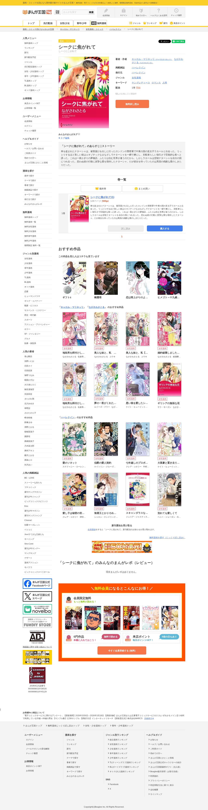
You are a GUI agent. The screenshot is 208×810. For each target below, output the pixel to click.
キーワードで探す (32, 194)
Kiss (26, 506)
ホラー (27, 329)
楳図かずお (29, 380)
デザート (28, 558)
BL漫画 (27, 282)
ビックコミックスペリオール (37, 572)
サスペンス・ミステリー (35, 310)
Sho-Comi (28, 544)
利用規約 (154, 776)
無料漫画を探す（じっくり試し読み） (167, 537)
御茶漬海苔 (29, 389)
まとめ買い (144, 188)
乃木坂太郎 (29, 446)
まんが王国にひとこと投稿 (36, 163)
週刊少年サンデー (32, 548)
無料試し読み (132, 104)
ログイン (28, 126)
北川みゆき (29, 403)
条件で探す (29, 176)
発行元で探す (30, 199)
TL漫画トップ (30, 81)
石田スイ (28, 366)
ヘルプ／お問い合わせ (34, 148)
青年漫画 (28, 268)
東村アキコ (29, 450)
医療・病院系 (30, 343)
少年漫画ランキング (118, 758)
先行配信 (47, 23)
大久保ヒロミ (30, 385)
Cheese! (28, 520)
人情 (164, 82)
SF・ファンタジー (32, 334)
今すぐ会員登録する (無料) (122, 650)
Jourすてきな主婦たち (34, 534)
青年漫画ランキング (118, 753)
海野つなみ (29, 375)
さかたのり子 (30, 413)
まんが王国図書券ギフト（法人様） (166, 767)
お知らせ (28, 144)
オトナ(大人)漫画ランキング (122, 771)
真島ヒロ (28, 460)
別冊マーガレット (32, 525)
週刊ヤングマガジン (33, 492)
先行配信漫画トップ (33, 67)
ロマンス (156, 82)
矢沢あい (28, 465)
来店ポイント (179, 23)
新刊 (165, 23)
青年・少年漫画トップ (34, 76)
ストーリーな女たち (33, 482)
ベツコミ (28, 530)
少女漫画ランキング (118, 749)
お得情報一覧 (30, 108)
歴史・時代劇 (30, 315)
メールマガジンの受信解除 (37, 749)
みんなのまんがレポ (33, 204)
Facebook (114, 784)
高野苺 (27, 436)
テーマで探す (30, 180)
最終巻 (102, 188)
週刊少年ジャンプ (32, 497)
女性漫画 (28, 258)
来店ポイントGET (32, 103)
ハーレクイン (138, 72)
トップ (31, 23)
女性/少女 (65, 23)
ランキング (151, 23)
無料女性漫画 (30, 226)
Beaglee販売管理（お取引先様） (164, 771)
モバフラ (28, 567)
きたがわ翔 (29, 399)
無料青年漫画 (30, 236)
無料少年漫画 (30, 241)
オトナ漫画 (29, 287)
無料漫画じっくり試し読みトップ (63, 725)
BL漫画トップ (30, 85)
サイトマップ (156, 794)
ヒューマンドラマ (32, 296)
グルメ (27, 338)
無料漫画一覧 (30, 222)
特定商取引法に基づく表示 (162, 785)
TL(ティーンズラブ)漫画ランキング (125, 762)
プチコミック (30, 487)
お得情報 (30, 771)
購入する (164, 228)
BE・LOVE (29, 478)
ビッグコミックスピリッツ (36, 501)
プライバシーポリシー (160, 780)
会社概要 (154, 790)
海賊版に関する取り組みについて (37, 647)
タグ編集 (65, 138)
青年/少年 (82, 23)
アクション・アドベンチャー (37, 324)
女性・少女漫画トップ (34, 71)
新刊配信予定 (30, 57)
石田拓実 (28, 370)
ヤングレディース (141, 82)
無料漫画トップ (31, 43)
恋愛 (26, 291)
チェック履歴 (30, 131)
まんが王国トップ (33, 725)
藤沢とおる (29, 455)
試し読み (125, 228)
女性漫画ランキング (118, 744)
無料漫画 (101, 23)
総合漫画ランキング (118, 740)
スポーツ (28, 320)
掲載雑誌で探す (31, 190)
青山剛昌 (28, 356)
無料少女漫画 (30, 231)
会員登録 (28, 121)
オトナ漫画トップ (32, 90)
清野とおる (29, 427)
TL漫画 (27, 277)
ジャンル (137, 23)
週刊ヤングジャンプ (33, 515)
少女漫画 (28, 263)
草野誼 (27, 408)
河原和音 (28, 394)
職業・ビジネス (31, 306)
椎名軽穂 (28, 418)
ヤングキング (30, 553)
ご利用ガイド (30, 153)
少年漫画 (28, 273)
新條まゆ (28, 422)
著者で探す (29, 185)
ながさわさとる (97, 307)
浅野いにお (29, 361)
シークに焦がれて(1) (102, 197)
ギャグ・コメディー (33, 301)
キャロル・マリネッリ (152, 59)
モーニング (29, 539)
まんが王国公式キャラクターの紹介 (166, 762)
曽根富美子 (29, 432)
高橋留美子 (29, 441)
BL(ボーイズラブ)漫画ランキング (124, 767)
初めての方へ (30, 158)
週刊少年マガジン (32, 511)
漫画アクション (31, 562)
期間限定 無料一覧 (32, 245)
